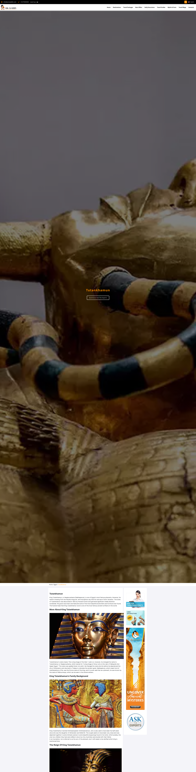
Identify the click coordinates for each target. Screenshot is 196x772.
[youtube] (38, 2)
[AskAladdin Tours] (8, 7)
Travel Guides (161, 7)
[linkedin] (35, 2)
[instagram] (36, 2)
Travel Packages (128, 7)
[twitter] (32, 2)
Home (108, 7)
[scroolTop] (193, 769)
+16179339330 (24, 2)
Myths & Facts (172, 7)
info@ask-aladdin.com (10, 2)
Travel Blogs (182, 7)
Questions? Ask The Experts (98, 298)
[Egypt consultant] (135, 599)
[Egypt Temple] (135, 669)
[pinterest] (33, 2)
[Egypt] (135, 617)
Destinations (117, 7)
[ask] (135, 721)
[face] (31, 2)
